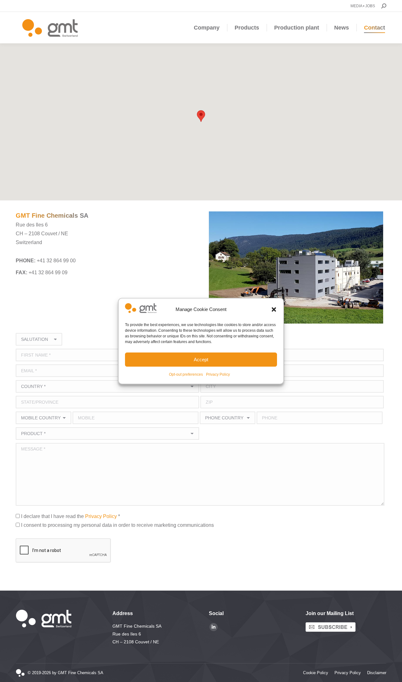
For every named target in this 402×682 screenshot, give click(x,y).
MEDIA (356, 6)
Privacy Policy (218, 374)
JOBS (370, 6)
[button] (274, 309)
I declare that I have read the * (70, 516)
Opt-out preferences (186, 374)
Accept (201, 359)
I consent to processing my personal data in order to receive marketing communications (117, 525)
